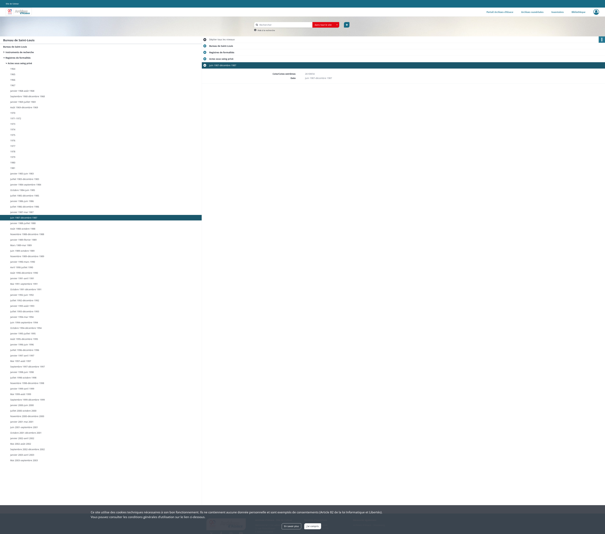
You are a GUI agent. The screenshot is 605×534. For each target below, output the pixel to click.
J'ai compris (313, 526)
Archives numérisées (532, 12)
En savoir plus (291, 526)
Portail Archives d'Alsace (500, 12)
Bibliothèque (578, 12)
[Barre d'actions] (602, 39)
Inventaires (557, 12)
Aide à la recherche (266, 30)
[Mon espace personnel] (596, 12)
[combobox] (325, 25)
